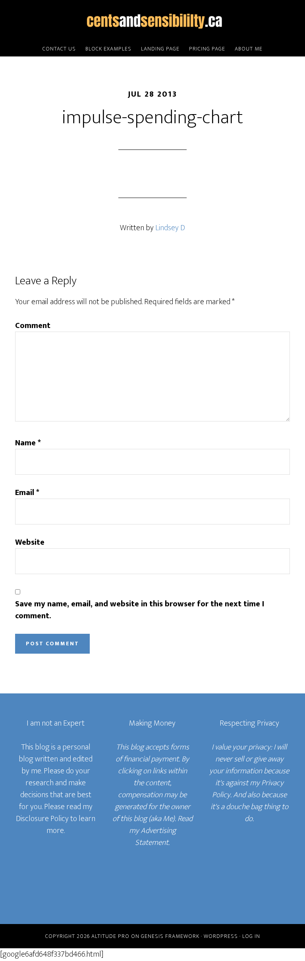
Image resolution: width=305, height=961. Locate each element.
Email (27, 493)
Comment (32, 326)
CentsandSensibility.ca (152, 21)
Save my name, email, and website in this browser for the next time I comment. (139, 610)
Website (29, 542)
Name (28, 443)
